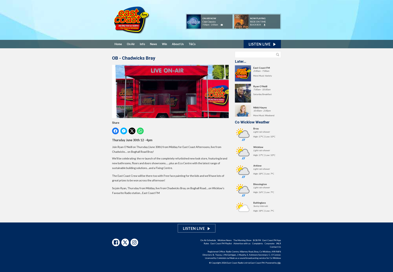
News (153, 44)
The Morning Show (242, 240)
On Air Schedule (208, 240)
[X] (125, 242)
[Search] (278, 54)
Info (142, 44)
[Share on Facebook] (115, 131)
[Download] (265, 25)
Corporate (269, 243)
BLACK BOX (255, 24)
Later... (240, 61)
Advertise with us (242, 243)
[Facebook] (116, 242)
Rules (206, 243)
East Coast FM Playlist (221, 243)
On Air (131, 44)
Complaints (257, 243)
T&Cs (192, 44)
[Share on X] (132, 131)
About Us (178, 44)
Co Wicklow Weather (252, 122)
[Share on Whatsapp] (140, 131)
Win (164, 44)
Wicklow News (225, 240)
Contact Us (275, 246)
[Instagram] (134, 242)
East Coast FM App (272, 240)
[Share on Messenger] (123, 131)
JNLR (278, 243)
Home (118, 44)
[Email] (222, 25)
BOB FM (257, 240)
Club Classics (209, 21)
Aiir (278, 262)
